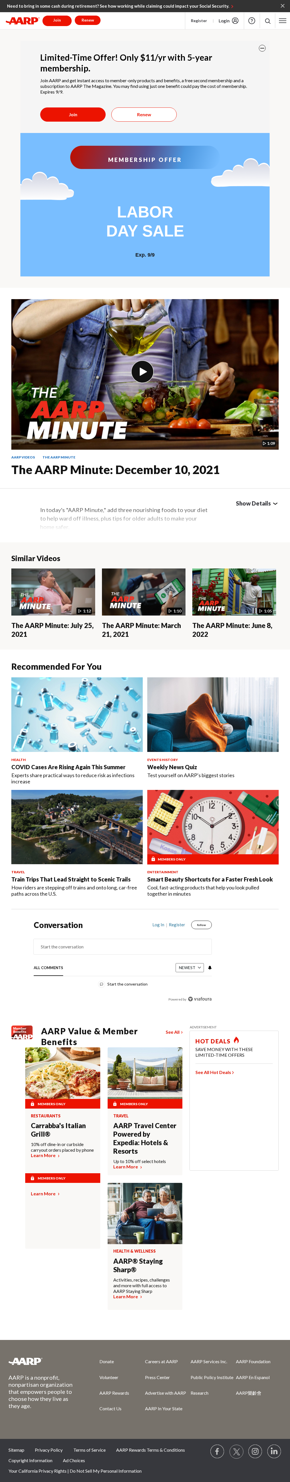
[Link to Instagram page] (255, 1452)
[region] (123, 966)
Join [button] (57, 20)
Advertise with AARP (165, 1393)
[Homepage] (23, 20)
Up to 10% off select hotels (139, 1161)
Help (251, 20)
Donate (106, 1361)
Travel (121, 1116)
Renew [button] (88, 20)
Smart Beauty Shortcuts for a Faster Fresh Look (210, 879)
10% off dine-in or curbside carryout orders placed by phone (62, 1147)
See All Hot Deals (213, 1072)
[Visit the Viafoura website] (200, 999)
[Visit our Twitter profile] (236, 1452)
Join (73, 114)
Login (224, 20)
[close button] (262, 48)
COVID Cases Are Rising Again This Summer (68, 767)
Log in (158, 924)
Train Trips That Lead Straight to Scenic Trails (71, 879)
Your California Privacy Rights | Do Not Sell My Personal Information (75, 1470)
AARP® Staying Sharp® (138, 1265)
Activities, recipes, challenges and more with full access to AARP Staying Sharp (141, 1285)
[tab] (48, 968)
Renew (144, 114)
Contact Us (110, 1408)
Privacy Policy (49, 1450)
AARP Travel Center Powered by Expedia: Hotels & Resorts (144, 1138)
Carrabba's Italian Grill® (58, 1129)
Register (199, 20)
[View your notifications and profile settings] (209, 967)
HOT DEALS (213, 1041)
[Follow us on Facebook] (217, 1452)
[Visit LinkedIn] (274, 1452)
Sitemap (16, 1450)
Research (199, 1393)
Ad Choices (74, 1460)
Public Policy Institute (212, 1377)
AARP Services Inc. (209, 1361)
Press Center (157, 1377)
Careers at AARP (161, 1361)
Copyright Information (30, 1460)
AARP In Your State (163, 1408)
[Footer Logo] (42, 1361)
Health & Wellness (134, 1251)
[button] (267, 20)
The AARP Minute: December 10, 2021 (115, 469)
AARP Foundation (253, 1361)
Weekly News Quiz (172, 767)
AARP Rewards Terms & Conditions (150, 1450)
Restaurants (46, 1116)
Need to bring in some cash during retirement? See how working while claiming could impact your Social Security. (118, 6)
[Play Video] (142, 371)
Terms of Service (89, 1450)
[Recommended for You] (77, 714)
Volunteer (108, 1377)
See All (173, 1032)
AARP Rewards (114, 1393)
